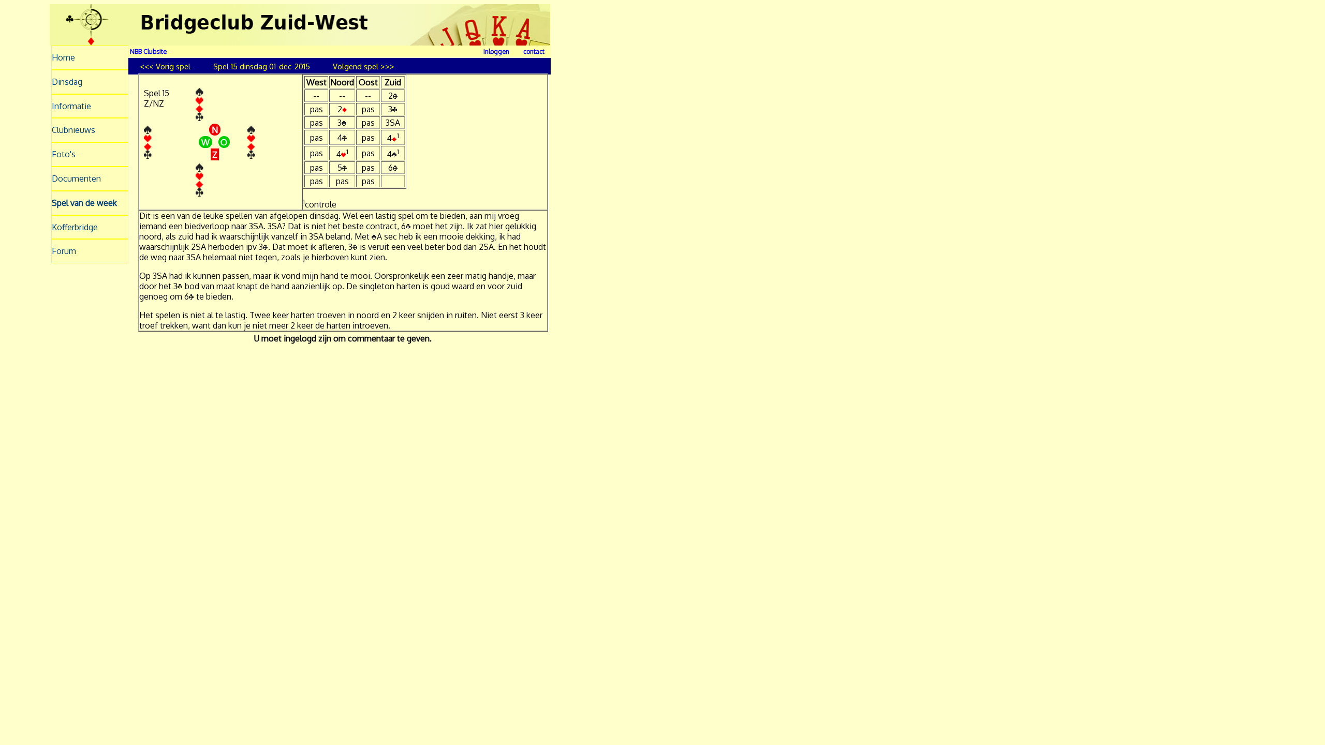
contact (533, 51)
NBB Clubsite (148, 51)
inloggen (496, 51)
